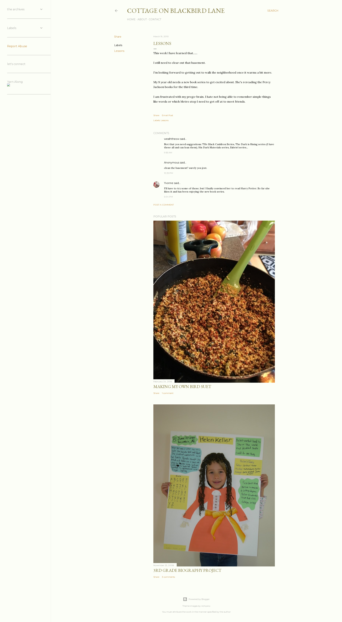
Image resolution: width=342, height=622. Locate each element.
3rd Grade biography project (187, 570)
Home (131, 19)
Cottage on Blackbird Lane (176, 10)
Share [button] (117, 36)
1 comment (167, 393)
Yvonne (168, 183)
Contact (155, 19)
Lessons (119, 51)
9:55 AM (168, 152)
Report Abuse (17, 46)
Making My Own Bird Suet (182, 386)
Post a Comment (163, 204)
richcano (205, 606)
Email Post (167, 115)
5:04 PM (168, 196)
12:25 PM (168, 173)
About (142, 19)
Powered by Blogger (199, 599)
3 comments (168, 577)
